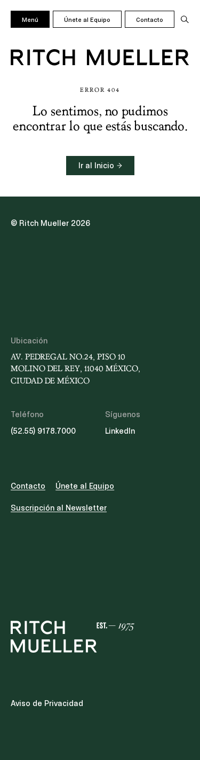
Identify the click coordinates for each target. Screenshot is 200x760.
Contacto (149, 19)
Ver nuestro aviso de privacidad (91, 418)
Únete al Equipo (87, 19)
